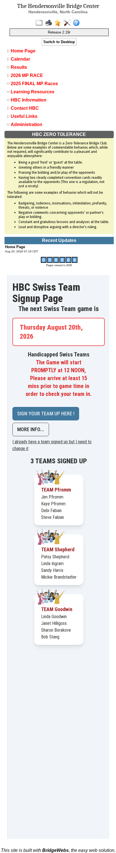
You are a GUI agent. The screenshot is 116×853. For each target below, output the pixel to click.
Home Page (22, 51)
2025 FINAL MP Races (34, 83)
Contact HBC (24, 108)
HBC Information (28, 100)
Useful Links (23, 116)
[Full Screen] (40, 23)
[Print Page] (49, 23)
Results (18, 67)
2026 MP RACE (26, 75)
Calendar (20, 59)
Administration (26, 124)
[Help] (77, 23)
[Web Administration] (68, 23)
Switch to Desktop (59, 42)
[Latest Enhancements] (59, 23)
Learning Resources (32, 91)
